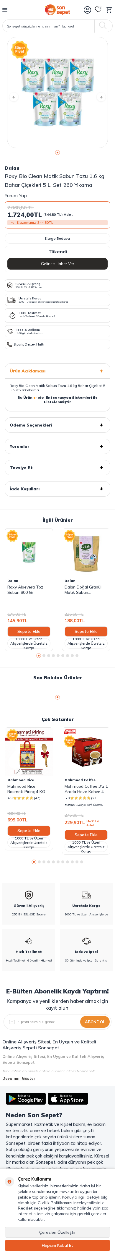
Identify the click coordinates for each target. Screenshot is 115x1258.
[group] (57, 92)
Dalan (12, 168)
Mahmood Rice (20, 780)
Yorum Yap (16, 195)
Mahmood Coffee (80, 780)
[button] (57, 152)
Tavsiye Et (21, 467)
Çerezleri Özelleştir (57, 1232)
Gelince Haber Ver (57, 263)
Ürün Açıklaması (27, 371)
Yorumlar (19, 446)
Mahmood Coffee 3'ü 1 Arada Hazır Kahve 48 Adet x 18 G (86, 789)
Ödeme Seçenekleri (31, 425)
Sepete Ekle (28, 631)
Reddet (25, 1208)
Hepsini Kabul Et (57, 1245)
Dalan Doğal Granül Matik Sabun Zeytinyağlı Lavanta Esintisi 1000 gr (83, 589)
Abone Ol (95, 1021)
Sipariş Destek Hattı (29, 344)
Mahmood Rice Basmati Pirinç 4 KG (26, 789)
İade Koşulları (25, 489)
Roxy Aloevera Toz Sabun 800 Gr (25, 589)
